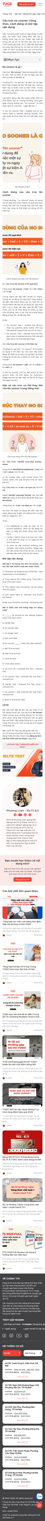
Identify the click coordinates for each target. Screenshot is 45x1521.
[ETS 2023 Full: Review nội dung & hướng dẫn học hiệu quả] (22, 1238)
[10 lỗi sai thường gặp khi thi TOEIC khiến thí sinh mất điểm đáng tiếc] (22, 1047)
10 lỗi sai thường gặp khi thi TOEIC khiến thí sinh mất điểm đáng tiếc (19, 1063)
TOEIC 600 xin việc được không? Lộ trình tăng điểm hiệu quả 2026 (20, 1110)
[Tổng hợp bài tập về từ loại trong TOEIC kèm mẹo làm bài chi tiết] (22, 952)
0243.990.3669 (20, 1413)
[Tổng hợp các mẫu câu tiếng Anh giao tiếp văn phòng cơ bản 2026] (22, 907)
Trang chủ (7, 14)
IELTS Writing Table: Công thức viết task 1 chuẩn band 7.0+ (20, 1205)
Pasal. (12, 1498)
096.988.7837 (20, 1435)
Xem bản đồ (22, 1376)
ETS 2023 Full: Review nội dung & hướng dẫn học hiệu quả (19, 1253)
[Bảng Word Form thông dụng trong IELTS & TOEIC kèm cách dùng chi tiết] (22, 1142)
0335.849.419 (20, 1391)
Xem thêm (25, 1372)
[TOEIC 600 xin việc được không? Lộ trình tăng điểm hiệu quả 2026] (22, 1095)
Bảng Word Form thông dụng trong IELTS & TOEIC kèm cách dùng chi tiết (21, 1158)
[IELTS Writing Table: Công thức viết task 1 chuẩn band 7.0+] (22, 1190)
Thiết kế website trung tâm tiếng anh (19, 1515)
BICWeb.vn (7, 1518)
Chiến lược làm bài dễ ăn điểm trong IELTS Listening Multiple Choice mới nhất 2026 (20, 1017)
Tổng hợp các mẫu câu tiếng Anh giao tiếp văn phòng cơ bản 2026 (21, 922)
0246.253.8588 (20, 1457)
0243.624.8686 (20, 1479)
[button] (3, 1425)
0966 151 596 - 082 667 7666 (26, 1369)
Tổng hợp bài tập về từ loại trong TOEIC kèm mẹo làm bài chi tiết (19, 967)
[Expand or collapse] (39, 59)
